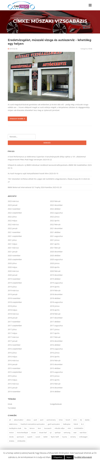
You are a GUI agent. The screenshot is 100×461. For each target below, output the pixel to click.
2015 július (12, 376)
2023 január (13, 205)
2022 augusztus (56, 213)
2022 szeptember (15, 213)
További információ (83, 457)
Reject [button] (69, 457)
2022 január (13, 228)
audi (35, 420)
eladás (87, 420)
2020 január (13, 275)
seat (74, 432)
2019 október (55, 279)
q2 (51, 432)
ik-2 (82, 424)
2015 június (55, 376)
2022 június (55, 217)
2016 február (55, 360)
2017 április (55, 333)
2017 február (55, 337)
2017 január (13, 341)
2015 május (12, 380)
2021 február (55, 248)
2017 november (14, 321)
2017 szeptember (15, 325)
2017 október (55, 321)
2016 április (55, 356)
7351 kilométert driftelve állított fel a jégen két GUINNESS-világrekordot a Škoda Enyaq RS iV (45, 179)
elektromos (13, 424)
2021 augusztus (56, 236)
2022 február (55, 224)
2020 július (12, 263)
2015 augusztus (56, 372)
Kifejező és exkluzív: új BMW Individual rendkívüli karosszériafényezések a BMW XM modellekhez (47, 165)
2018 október (55, 298)
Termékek (12, 408)
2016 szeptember (15, 349)
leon (39, 428)
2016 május (12, 356)
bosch (68, 420)
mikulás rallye (60, 428)
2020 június (55, 263)
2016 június (55, 353)
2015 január (13, 387)
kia (25, 428)
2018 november (14, 298)
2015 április (55, 380)
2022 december (56, 205)
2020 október (55, 255)
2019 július (12, 287)
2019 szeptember (15, 283)
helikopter (66, 424)
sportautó (20, 437)
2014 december (56, 387)
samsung (67, 432)
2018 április (55, 310)
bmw (61, 420)
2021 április (55, 244)
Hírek (90, 49)
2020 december (56, 251)
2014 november (14, 391)
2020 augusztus (56, 259)
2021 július (12, 240)
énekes (11, 441)
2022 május (12, 220)
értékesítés (21, 441)
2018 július (12, 306)
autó (41, 420)
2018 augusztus (56, 302)
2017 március (13, 337)
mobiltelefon (78, 428)
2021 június (55, 240)
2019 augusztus (56, 283)
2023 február (55, 201)
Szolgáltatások (56, 404)
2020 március (13, 271)
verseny (73, 437)
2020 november (14, 255)
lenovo (32, 428)
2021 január (13, 251)
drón (75, 420)
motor (11, 432)
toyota (64, 437)
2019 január (13, 294)
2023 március (13, 201)
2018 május (12, 310)
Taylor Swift (55, 437)
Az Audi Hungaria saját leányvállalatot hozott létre (28, 173)
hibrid (76, 424)
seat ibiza (83, 432)
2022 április (55, 220)
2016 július (12, 353)
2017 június (55, 329)
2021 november (14, 232)
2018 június (55, 306)
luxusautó (47, 428)
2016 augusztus (56, 349)
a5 (10, 420)
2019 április (55, 287)
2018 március (13, 314)
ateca (28, 420)
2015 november (14, 368)
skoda (11, 437)
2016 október (55, 345)
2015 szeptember (15, 372)
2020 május (12, 267)
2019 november (14, 279)
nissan (33, 432)
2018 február (55, 314)
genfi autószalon (54, 424)
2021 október (55, 232)
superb (29, 437)
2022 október (55, 209)
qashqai (57, 432)
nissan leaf (43, 432)
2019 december (56, 275)
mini (69, 428)
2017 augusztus (56, 325)
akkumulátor (18, 420)
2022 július (12, 217)
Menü (90, 5)
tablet (45, 437)
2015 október (55, 368)
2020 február (55, 271)
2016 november (14, 345)
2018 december (56, 294)
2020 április (55, 267)
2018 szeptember (15, 302)
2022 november (14, 209)
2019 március (13, 290)
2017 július (12, 329)
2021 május (12, 244)
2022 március (13, 224)
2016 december (56, 341)
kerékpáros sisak (15, 428)
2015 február (55, 384)
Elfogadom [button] (58, 457)
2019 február (55, 290)
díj (81, 420)
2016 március (13, 360)
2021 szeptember (15, 236)
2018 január (13, 318)
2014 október (55, 391)
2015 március (13, 384)
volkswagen (83, 437)
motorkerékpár (22, 432)
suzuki (37, 437)
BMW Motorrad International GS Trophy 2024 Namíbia (30, 187)
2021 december (56, 228)
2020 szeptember (15, 259)
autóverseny (51, 420)
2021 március (13, 248)
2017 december (56, 318)
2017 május (12, 333)
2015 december (56, 364)
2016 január (13, 364)
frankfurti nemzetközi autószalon (33, 424)
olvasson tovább (16, 119)
